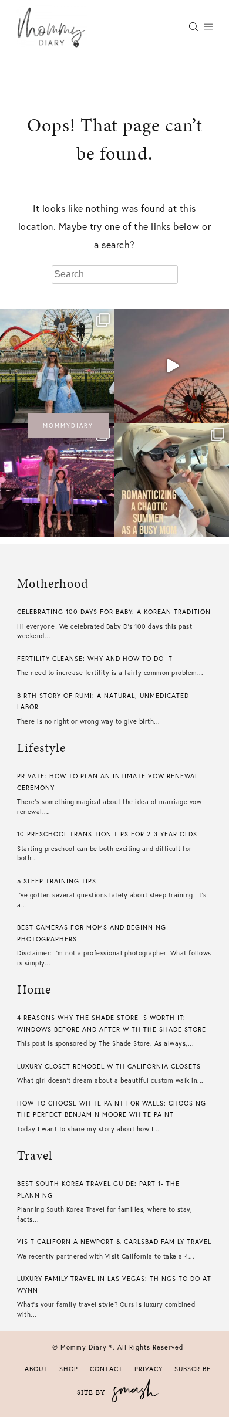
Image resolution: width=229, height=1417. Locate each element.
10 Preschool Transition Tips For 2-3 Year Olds (107, 834)
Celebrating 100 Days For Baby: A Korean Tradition (114, 612)
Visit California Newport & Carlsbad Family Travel (114, 1242)
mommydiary (68, 425)
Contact (106, 1369)
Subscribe (192, 1369)
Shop (68, 1369)
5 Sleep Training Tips (56, 881)
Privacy (148, 1369)
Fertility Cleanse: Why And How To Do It (95, 659)
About (36, 1369)
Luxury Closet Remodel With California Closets (109, 1066)
